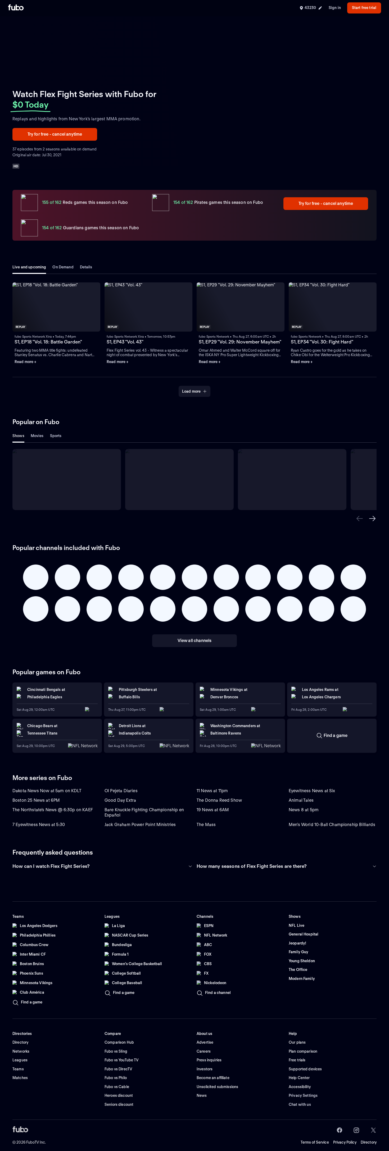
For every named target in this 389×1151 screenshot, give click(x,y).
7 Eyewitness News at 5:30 (38, 824)
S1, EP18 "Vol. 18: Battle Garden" (48, 342)
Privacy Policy (344, 1142)
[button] (359, 518)
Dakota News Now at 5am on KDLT (47, 790)
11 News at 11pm (212, 790)
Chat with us (300, 1104)
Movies (37, 436)
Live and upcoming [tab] (29, 267)
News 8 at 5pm (304, 809)
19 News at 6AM (213, 809)
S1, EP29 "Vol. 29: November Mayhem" (240, 342)
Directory (369, 1142)
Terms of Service (315, 1142)
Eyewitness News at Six (312, 790)
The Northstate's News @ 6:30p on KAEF (52, 809)
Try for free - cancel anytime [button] (55, 134)
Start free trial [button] (364, 8)
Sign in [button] (335, 8)
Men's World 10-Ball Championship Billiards (332, 824)
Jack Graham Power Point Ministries (140, 824)
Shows (18, 436)
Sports (56, 436)
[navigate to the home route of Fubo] (16, 8)
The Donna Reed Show (219, 800)
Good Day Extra (120, 800)
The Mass (206, 824)
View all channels (195, 640)
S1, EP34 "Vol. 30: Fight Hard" (322, 342)
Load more (191, 391)
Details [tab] (86, 267)
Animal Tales (301, 800)
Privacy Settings (303, 1095)
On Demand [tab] (62, 267)
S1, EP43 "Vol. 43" (125, 342)
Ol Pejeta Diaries (121, 790)
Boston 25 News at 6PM (36, 800)
